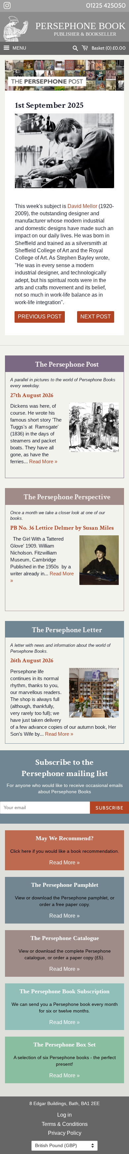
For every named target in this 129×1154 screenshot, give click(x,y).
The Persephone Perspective (66, 497)
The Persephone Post (67, 364)
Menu (18, 48)
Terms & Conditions (65, 1124)
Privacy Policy (64, 1133)
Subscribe (109, 808)
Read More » (43, 461)
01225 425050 (106, 5)
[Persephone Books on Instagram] (7, 7)
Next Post (95, 316)
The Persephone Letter (67, 630)
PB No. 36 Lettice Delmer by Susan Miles (62, 528)
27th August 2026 (31, 395)
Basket (108, 48)
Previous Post (40, 316)
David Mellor (83, 206)
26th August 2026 (31, 660)
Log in (64, 1115)
